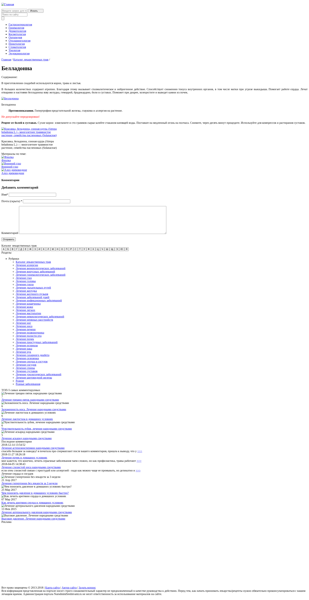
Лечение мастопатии (28, 313)
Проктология (17, 43)
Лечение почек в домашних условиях (24, 457)
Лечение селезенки (27, 358)
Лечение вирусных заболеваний (35, 271)
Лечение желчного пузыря (32, 294)
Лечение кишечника (28, 303)
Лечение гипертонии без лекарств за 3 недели (29, 483)
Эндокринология (19, 53)
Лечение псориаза (27, 345)
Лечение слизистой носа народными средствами (31, 467)
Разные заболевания (28, 384)
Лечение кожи (24, 306)
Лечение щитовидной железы (34, 377)
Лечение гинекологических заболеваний (40, 274)
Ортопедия (15, 37)
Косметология (17, 34)
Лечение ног (23, 322)
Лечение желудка (26, 290)
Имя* (4, 194)
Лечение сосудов (26, 364)
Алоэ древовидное (12, 173)
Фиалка (6, 160)
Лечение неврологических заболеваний (40, 316)
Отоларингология (19, 40)
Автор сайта (69, 587)
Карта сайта (52, 587)
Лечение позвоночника (30, 332)
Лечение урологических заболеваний (38, 374)
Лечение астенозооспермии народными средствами (33, 447)
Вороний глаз (9, 166)
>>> (139, 451)
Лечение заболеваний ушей (32, 297)
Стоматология (17, 47)
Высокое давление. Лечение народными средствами (33, 518)
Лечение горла (25, 284)
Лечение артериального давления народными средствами (36, 512)
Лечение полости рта (28, 335)
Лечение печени (26, 329)
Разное (20, 380)
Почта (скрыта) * (11, 201)
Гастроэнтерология (20, 24)
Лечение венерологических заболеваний (40, 268)
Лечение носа (24, 326)
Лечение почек (25, 339)
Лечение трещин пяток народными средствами (30, 399)
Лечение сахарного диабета (32, 355)
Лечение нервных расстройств (34, 319)
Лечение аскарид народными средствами (26, 438)
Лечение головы (26, 281)
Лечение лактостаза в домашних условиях (27, 419)
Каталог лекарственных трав (30, 59)
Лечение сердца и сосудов (32, 361)
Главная (6, 59)
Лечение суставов (27, 371)
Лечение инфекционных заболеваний (39, 300)
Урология (14, 50)
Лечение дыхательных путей (33, 287)
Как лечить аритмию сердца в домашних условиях (32, 502)
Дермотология (17, 30)
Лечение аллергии (27, 265)
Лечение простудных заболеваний (37, 342)
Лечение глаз (24, 277)
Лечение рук (23, 351)
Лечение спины (25, 367)
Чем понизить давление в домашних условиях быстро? (35, 492)
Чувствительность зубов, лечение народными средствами (36, 428)
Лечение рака (24, 348)
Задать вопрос (87, 587)
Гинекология (16, 27)
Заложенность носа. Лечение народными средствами (33, 409)
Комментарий (9, 232)
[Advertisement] (108, 555)
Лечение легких (25, 310)
